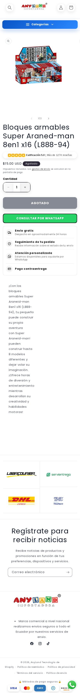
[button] (10, 7)
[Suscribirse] (67, 572)
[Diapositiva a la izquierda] (31, 118)
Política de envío (56, 673)
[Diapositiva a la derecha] (48, 118)
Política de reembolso (30, 666)
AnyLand (36, 662)
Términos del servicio (30, 673)
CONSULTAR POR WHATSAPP (40, 218)
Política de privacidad (61, 666)
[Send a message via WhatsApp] (72, 685)
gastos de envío (41, 169)
